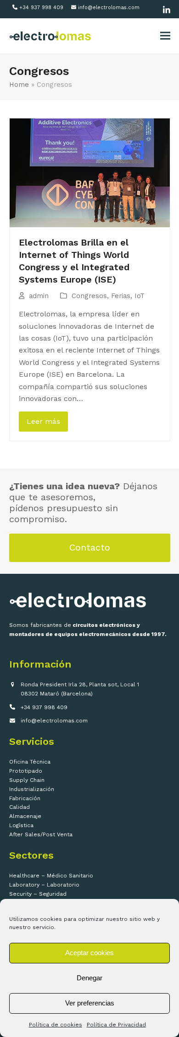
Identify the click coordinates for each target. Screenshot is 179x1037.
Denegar (89, 978)
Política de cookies (55, 1024)
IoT (139, 296)
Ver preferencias (89, 1003)
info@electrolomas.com (109, 8)
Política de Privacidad (116, 1024)
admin (39, 296)
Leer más (43, 421)
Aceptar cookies (89, 953)
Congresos (89, 296)
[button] (165, 36)
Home (19, 84)
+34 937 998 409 (41, 8)
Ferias (120, 296)
